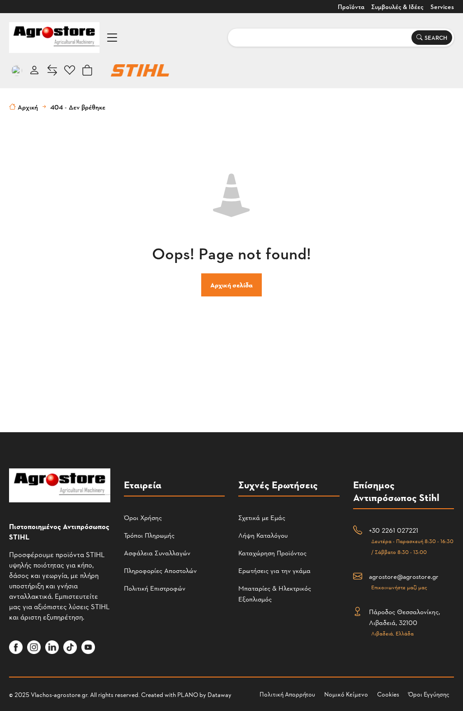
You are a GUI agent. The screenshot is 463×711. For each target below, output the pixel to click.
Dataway (220, 694)
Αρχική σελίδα (231, 285)
